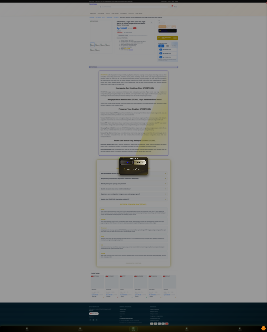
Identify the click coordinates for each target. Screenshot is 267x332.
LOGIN (126, 162)
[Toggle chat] (263, 328)
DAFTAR (140, 162)
